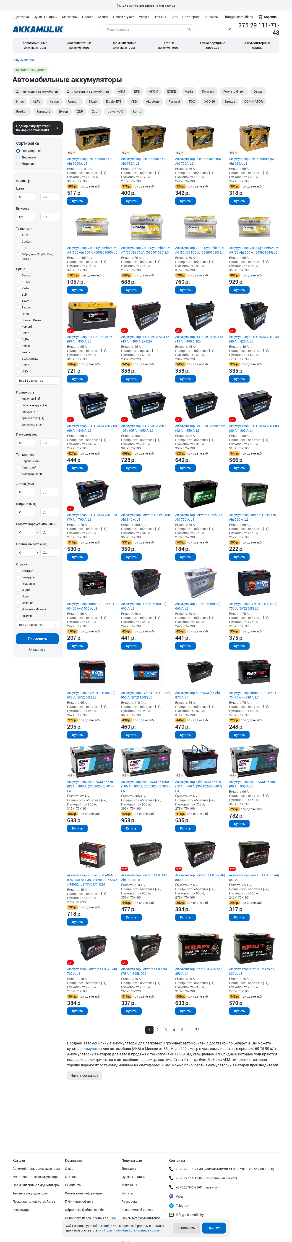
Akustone (152, 101)
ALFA (25, 339)
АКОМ (153, 91)
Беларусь (28, 577)
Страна (21, 564)
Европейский (30, 461)
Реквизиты (73, 1185)
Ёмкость (22, 208)
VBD (134, 101)
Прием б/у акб (123, 17)
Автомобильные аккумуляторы (35, 45)
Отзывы (160, 17)
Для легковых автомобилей (37, 91)
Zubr (95, 111)
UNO (25, 371)
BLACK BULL (30, 358)
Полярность (25, 392)
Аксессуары (21, 1209)
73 (197, 1029)
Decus (258, 91)
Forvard (174, 101)
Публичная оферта (79, 1201)
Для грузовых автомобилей (88, 91)
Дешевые (29, 157)
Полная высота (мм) (31, 544)
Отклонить (186, 1228)
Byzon (63, 111)
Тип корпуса (25, 454)
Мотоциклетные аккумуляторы (79, 45)
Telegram (182, 1205)
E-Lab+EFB (114, 101)
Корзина (270, 17)
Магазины (70, 17)
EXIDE (171, 91)
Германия (28, 583)
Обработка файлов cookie (84, 1209)
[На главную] (38, 29)
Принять (214, 1228)
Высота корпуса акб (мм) (35, 524)
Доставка (21, 17)
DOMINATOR (253, 101)
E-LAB (26, 282)
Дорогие (28, 163)
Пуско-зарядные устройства (34, 1201)
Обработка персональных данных (90, 1218)
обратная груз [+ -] (34, 405)
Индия (26, 590)
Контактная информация (84, 1193)
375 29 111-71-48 (258, 28)
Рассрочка (130, 1201)
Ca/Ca (26, 241)
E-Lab (93, 101)
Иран (25, 596)
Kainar (54, 101)
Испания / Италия (34, 609)
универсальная (32, 424)
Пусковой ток (26, 434)
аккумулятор (91, 1048)
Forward (208, 91)
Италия (27, 615)
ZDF (80, 111)
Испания (27, 603)
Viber (179, 1196)
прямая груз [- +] (33, 418)
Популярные (31, 151)
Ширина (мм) (26, 504)
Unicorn (73, 101)
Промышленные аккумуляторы (124, 45)
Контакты (211, 17)
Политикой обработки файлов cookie (131, 1230)
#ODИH (209, 101)
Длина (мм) (25, 484)
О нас (69, 1168)
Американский (32, 474)
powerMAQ (116, 111)
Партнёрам (190, 17)
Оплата (87, 17)
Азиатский (29, 467)
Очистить (37, 649)
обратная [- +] (31, 399)
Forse (25, 365)
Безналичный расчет (137, 1209)
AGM (121, 91)
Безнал (103, 17)
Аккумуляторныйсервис (257, 45)
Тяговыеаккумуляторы (168, 45)
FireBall (21, 111)
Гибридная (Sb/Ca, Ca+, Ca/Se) (37, 256)
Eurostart (43, 111)
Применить (37, 638)
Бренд (21, 269)
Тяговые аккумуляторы (30, 1193)
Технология (24, 228)
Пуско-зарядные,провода (213, 45)
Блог (174, 17)
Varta (189, 91)
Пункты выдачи (45, 17)
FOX (192, 101)
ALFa (36, 101)
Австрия (27, 571)
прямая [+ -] (30, 412)
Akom (25, 301)
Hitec (20, 101)
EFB (137, 91)
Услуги (144, 17)
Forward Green (234, 91)
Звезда (229, 101)
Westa (26, 352)
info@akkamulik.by (190, 1215)
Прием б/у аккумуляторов (141, 1218)
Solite (137, 111)
